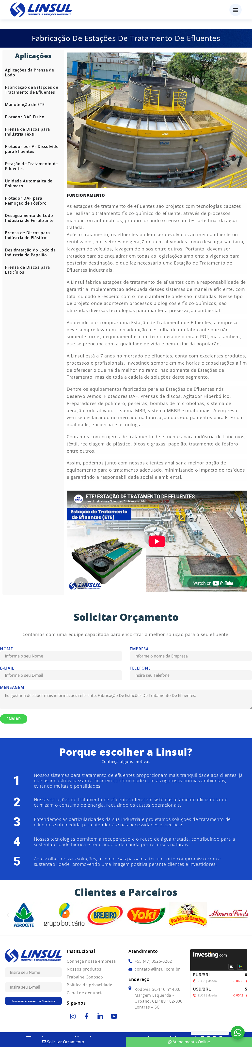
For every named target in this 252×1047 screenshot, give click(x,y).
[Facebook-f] (86, 1016)
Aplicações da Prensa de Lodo (29, 72)
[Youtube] (114, 1016)
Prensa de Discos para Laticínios (27, 270)
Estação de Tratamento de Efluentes (31, 166)
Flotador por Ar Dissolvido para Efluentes (32, 149)
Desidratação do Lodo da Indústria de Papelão (30, 252)
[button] (8, 915)
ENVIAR (13, 719)
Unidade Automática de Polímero (28, 183)
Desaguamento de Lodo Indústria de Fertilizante (29, 218)
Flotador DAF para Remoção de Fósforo (26, 200)
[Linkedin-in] (100, 1016)
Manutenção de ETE (25, 104)
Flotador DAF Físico (25, 117)
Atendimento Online (191, 1042)
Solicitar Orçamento (65, 1042)
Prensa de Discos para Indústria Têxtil (27, 131)
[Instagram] (73, 1016)
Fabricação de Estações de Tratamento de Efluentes (31, 90)
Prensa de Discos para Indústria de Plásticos (27, 235)
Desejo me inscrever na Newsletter (33, 1001)
